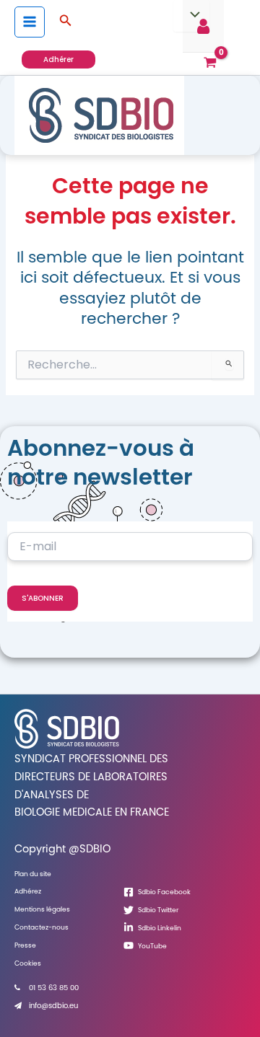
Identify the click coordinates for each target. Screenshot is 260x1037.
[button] (65, 22)
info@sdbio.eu (53, 1005)
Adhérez (27, 891)
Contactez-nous (41, 927)
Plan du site (32, 873)
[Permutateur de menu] (191, 16)
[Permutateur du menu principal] (29, 21)
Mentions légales (42, 909)
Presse (25, 945)
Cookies (27, 963)
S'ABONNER (43, 598)
